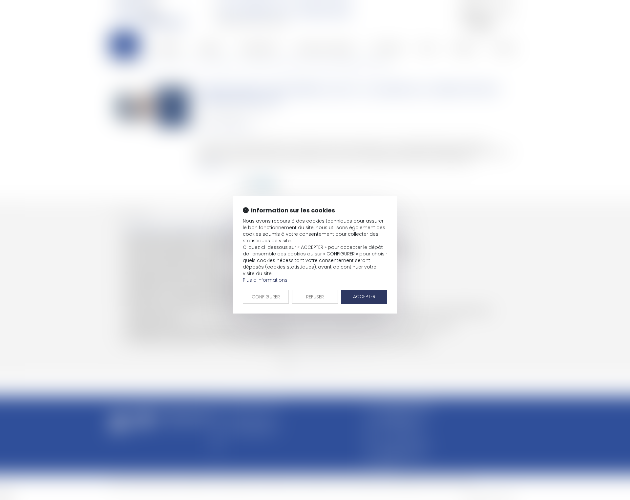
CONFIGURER (266, 296)
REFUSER (315, 296)
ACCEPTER (364, 296)
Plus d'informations (265, 280)
